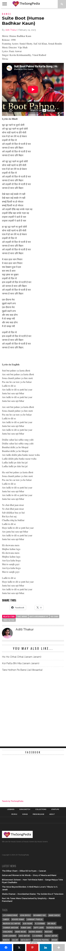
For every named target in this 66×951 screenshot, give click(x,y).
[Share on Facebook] (6, 947)
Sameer (6, 919)
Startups (55, 809)
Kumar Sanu (26, 927)
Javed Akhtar (24, 935)
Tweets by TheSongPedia (12, 801)
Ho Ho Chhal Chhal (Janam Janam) (21, 656)
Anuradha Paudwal (41, 940)
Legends (10, 809)
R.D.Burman (40, 923)
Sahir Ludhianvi (9, 935)
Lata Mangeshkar (10, 915)
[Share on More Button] (59, 947)
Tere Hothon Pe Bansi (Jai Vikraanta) (22, 669)
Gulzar (15, 940)
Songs (25, 814)
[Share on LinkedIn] (46, 947)
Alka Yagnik (27, 923)
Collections (40, 809)
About (52, 814)
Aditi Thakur (11, 30)
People (14, 814)
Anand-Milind (20, 931)
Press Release (38, 814)
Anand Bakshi (54, 915)
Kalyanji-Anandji (35, 931)
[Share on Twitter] (19, 947)
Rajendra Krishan (54, 927)
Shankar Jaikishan (10, 927)
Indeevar (48, 931)
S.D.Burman (37, 935)
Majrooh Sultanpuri (11, 923)
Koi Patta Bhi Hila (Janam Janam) (20, 663)
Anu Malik (51, 923)
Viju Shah (54, 616)
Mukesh (6, 940)
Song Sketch (24, 809)
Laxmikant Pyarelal (35, 919)
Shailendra (7, 931)
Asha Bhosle (25, 915)
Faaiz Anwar (22, 616)
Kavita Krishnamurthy (38, 616)
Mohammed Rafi (39, 915)
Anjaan (54, 940)
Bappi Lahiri (39, 927)
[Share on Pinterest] (32, 947)
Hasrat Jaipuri (51, 935)
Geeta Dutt (25, 940)
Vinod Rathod (9, 620)
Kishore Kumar (18, 919)
